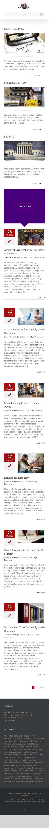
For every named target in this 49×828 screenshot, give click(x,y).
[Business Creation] (24, 88)
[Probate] (24, 142)
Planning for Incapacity (16, 477)
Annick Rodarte (11, 257)
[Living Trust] (24, 34)
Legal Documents (39, 257)
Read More (40, 298)
